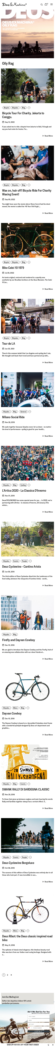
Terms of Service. (46, 1038)
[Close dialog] (53, 1002)
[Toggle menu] (51, 4)
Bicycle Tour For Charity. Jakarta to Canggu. (23, 115)
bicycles (6, 708)
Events (15, 561)
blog (23, 107)
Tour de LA (8, 343)
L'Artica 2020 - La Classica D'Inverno (24, 490)
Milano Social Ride (13, 417)
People (24, 561)
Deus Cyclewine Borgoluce (18, 863)
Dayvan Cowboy (12, 713)
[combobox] (30, 1028)
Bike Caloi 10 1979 (13, 268)
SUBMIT (38, 1031)
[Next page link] (11, 975)
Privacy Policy (40, 1038)
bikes (15, 708)
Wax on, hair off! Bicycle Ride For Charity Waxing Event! (26, 192)
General (23, 411)
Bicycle (6, 107)
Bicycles (15, 107)
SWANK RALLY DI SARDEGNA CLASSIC (25, 789)
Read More (49, 136)
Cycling (23, 485)
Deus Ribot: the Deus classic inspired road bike (27, 938)
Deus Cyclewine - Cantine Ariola (21, 566)
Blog (14, 411)
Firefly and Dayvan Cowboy (18, 640)
